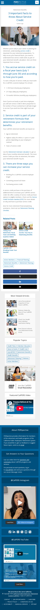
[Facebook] (10, 532)
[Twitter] (22, 532)
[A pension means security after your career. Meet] (20, 502)
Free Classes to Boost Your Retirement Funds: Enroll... (25, 330)
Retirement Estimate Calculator (19, 152)
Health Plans (11, 346)
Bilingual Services (21, 604)
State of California (26, 596)
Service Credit (8, 266)
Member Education (24, 346)
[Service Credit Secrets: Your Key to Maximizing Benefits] (26, 226)
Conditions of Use (26, 602)
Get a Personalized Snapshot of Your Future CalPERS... (24, 303)
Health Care (24, 349)
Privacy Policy (12, 602)
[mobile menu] (2, 2)
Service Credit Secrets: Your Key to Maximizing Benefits (25, 233)
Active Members (9, 260)
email (22, 445)
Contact (7, 599)
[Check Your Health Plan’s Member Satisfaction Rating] (12, 322)
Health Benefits (12, 355)
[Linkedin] (14, 532)
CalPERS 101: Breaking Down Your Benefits (10, 250)
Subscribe (32, 599)
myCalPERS (11, 352)
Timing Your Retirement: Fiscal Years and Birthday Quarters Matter (9, 234)
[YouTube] (26, 532)
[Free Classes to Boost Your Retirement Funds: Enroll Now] (12, 331)
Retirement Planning (26, 263)
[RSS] (30, 532)
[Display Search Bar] (37, 2)
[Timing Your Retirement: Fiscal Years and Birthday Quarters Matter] (10, 226)
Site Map (34, 604)
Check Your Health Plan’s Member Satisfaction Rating (24, 321)
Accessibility (8, 604)
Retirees (26, 358)
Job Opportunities (19, 599)
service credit (25, 51)
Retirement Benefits (20, 10)
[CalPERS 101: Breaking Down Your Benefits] (10, 243)
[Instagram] (18, 532)
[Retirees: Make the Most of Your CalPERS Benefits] (12, 312)
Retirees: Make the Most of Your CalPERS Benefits (25, 312)
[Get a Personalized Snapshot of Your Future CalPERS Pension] (12, 303)
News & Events (12, 349)
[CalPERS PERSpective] (20, 2)
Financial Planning (23, 260)
